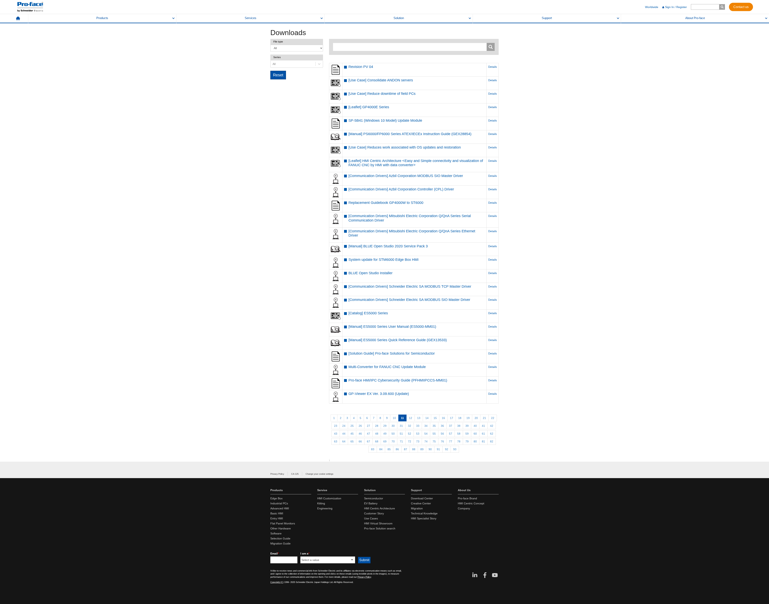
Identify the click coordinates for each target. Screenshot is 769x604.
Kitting (321, 503)
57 (450, 433)
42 (491, 425)
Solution (399, 18)
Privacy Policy (277, 474)
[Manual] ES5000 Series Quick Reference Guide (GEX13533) (397, 340)
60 (475, 433)
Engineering (324, 508)
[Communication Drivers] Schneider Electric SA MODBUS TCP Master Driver (409, 286)
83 (372, 449)
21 (484, 418)
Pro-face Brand (467, 498)
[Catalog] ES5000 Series (368, 313)
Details (492, 66)
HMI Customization (329, 498)
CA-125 (295, 474)
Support (547, 18)
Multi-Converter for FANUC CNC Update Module (387, 367)
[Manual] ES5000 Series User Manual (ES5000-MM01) (392, 327)
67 (368, 441)
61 (483, 433)
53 (417, 433)
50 (393, 433)
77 (450, 441)
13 (418, 418)
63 (335, 441)
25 (352, 425)
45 (352, 433)
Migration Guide (280, 543)
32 (409, 425)
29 (385, 425)
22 (492, 418)
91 (438, 449)
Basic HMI (276, 513)
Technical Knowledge (424, 513)
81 (483, 441)
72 (409, 441)
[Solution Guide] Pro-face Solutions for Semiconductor (391, 353)
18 (459, 418)
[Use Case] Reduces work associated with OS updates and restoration (404, 147)
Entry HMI (276, 518)
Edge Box (276, 498)
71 (401, 441)
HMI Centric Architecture (379, 508)
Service (322, 490)
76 (442, 441)
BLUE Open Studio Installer (370, 273)
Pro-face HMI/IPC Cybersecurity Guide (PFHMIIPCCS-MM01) (397, 380)
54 (426, 433)
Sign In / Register (676, 7)
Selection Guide (280, 538)
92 (446, 449)
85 (389, 449)
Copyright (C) (277, 582)
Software (276, 533)
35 (434, 425)
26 (360, 425)
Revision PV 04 (360, 67)
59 (467, 433)
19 (468, 418)
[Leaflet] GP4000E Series (368, 107)
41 (483, 425)
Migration (417, 508)
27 (368, 425)
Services (250, 18)
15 (435, 418)
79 (467, 441)
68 (376, 441)
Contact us (741, 6)
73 (417, 441)
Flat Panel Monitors (282, 523)
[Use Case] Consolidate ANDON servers (380, 80)
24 (343, 425)
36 (442, 425)
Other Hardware (280, 528)
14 (427, 418)
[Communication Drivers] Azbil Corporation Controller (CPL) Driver (401, 189)
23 (335, 425)
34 (426, 425)
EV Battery (370, 503)
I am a (304, 553)
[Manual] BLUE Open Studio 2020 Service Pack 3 (388, 246)
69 (385, 441)
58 (458, 433)
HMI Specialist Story (423, 518)
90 (430, 449)
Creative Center (421, 503)
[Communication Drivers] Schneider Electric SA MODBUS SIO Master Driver (409, 300)
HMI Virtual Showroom (378, 523)
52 (409, 433)
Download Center (422, 498)
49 (385, 433)
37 (450, 425)
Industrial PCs (279, 503)
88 (413, 449)
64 (343, 441)
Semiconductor (373, 498)
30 (393, 425)
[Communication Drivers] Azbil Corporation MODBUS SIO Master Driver (405, 176)
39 (467, 425)
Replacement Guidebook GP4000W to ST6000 (385, 203)
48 (376, 433)
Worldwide (651, 7)
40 (475, 425)
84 (380, 449)
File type (278, 41)
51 (401, 433)
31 (401, 425)
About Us (464, 490)
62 (491, 433)
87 (405, 449)
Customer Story (374, 513)
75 (434, 441)
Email (274, 553)
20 (476, 418)
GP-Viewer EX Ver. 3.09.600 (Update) (378, 394)
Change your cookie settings (319, 474)
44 (343, 433)
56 (442, 433)
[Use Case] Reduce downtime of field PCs (382, 94)
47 (368, 433)
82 (491, 441)
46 (360, 433)
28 (376, 425)
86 (397, 449)
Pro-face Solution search (379, 528)
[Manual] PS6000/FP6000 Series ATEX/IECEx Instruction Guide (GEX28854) (409, 134)
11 (402, 418)
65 (352, 441)
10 (394, 418)
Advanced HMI (279, 508)
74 (426, 441)
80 (475, 441)
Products (102, 18)
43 (335, 433)
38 (458, 425)
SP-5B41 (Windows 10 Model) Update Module (385, 120)
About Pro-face (695, 18)
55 (434, 433)
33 (417, 425)
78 (458, 441)
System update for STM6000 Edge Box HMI (383, 260)
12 (410, 418)
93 (454, 449)
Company (464, 508)
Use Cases (371, 518)
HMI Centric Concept (471, 503)
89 (422, 449)
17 (451, 418)
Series (277, 57)
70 (393, 441)
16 (443, 418)
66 (360, 441)
